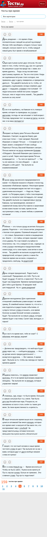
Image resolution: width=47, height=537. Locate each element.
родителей (28, 261)
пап (14, 396)
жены (12, 180)
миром (25, 375)
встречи (34, 118)
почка (24, 226)
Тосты (3, 21)
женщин (30, 381)
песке (21, 150)
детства (5, 402)
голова (17, 473)
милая (17, 337)
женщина (31, 351)
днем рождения (28, 288)
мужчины (6, 378)
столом (33, 112)
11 (3, 489)
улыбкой (23, 428)
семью (31, 316)
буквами (36, 150)
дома (4, 351)
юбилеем (6, 337)
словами (22, 89)
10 (41, 486)
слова (18, 310)
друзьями (6, 115)
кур (27, 66)
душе (12, 279)
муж (14, 357)
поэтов (38, 200)
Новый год (17, 467)
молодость (18, 121)
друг (4, 89)
